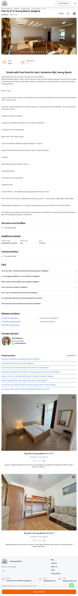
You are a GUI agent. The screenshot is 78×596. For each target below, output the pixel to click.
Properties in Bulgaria (47, 322)
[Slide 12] (45, 52)
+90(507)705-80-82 (49, 581)
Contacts (54, 563)
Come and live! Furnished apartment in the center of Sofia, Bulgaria (25, 368)
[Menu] (75, 3)
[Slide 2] (23, 52)
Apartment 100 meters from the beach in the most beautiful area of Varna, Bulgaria (30, 372)
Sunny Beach (43, 457)
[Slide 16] (55, 52)
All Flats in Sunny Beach (9, 318)
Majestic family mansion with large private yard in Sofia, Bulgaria (24, 381)
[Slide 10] (41, 52)
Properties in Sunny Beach (49, 318)
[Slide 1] (20, 52)
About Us (54, 567)
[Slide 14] (50, 52)
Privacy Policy (55, 573)
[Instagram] (3, 571)
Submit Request (63, 3)
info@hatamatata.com (69, 581)
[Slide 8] (36, 52)
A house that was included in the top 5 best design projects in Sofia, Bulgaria (28, 385)
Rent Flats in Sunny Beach (10, 325)
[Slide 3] (25, 52)
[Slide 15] (52, 52)
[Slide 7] (34, 52)
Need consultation (39, 592)
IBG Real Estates (18, 341)
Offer (52, 570)
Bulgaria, (35, 457)
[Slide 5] (29, 52)
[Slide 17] (57, 52)
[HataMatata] (4, 561)
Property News (8, 355)
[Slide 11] (43, 52)
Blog (52, 560)
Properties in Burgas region (11, 322)
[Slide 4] (27, 52)
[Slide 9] (39, 52)
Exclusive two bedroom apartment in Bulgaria (17, 363)
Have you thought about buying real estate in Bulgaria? (21, 359)
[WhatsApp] (71, 585)
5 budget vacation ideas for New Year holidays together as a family (25, 389)
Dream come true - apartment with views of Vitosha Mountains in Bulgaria (27, 376)
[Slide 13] (48, 52)
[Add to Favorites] (74, 13)
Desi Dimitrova (17, 338)
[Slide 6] (32, 52)
